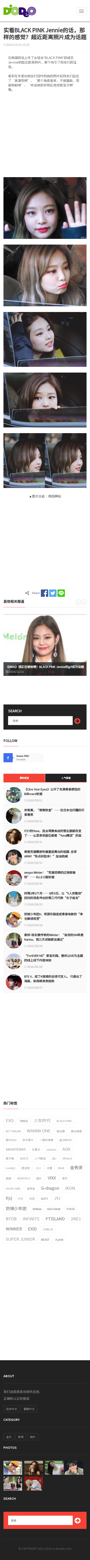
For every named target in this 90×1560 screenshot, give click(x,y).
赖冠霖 (61, 1131)
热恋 (32, 1198)
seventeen (16, 1149)
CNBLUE (48, 1229)
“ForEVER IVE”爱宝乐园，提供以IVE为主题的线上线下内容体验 (53, 957)
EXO (10, 1120)
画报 (8, 1178)
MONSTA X (23, 1178)
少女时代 (42, 1120)
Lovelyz (10, 1168)
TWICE (24, 1121)
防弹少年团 (16, 1208)
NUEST (24, 1158)
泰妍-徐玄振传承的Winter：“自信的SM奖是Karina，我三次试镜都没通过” (54, 937)
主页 (9, 1437)
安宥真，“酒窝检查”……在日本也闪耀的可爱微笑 (54, 812)
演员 (64, 1178)
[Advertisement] (45, 136)
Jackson (51, 1149)
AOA (66, 1149)
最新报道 (24, 777)
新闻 (21, 1437)
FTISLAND (55, 1218)
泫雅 (49, 1168)
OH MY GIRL (13, 1188)
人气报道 (66, 777)
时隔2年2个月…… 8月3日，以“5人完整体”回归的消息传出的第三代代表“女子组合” (54, 895)
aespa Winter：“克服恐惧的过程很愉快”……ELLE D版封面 (49, 874)
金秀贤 (76, 1167)
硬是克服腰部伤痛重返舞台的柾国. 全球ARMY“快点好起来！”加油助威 (50, 853)
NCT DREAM (13, 1131)
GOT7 (44, 1198)
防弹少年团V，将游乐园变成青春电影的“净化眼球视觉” (53, 916)
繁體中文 (29, 1409)
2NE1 (76, 1218)
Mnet (61, 1168)
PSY (20, 1198)
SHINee (37, 1209)
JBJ (54, 1158)
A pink (59, 1239)
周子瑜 (10, 1158)
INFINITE (31, 1218)
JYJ (57, 1198)
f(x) (9, 1198)
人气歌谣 (40, 1158)
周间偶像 (76, 1131)
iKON (70, 1188)
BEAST (45, 1239)
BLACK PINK (64, 1121)
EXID (32, 1229)
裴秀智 (31, 1188)
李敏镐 (70, 1209)
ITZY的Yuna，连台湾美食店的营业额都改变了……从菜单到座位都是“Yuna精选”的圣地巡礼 (52, 835)
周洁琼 (25, 1168)
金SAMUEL (65, 1140)
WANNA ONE (39, 1130)
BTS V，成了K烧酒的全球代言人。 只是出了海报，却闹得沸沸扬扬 (53, 978)
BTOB (11, 1218)
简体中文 (11, 1409)
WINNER (14, 1229)
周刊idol (11, 1140)
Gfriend (67, 1158)
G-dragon (50, 1188)
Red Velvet (53, 1209)
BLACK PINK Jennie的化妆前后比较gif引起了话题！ (40, 666)
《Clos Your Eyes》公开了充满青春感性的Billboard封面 (52, 791)
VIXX (52, 1178)
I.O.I (38, 1168)
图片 (39, 1178)
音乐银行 (27, 1140)
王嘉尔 (36, 1149)
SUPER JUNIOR (20, 1239)
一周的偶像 (46, 1140)
